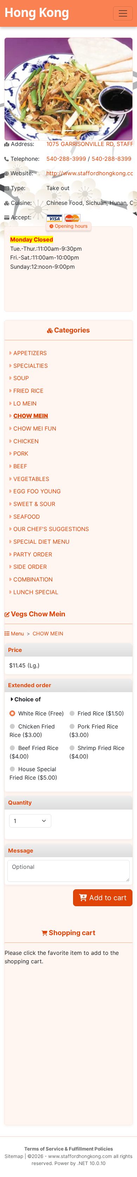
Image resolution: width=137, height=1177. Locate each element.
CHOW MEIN (30, 415)
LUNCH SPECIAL (35, 592)
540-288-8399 (111, 158)
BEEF (20, 466)
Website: (21, 173)
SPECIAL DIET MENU (41, 541)
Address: (21, 144)
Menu (16, 633)
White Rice (41, 713)
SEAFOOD (26, 516)
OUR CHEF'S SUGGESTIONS (51, 528)
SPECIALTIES (30, 365)
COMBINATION (33, 579)
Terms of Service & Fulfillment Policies (68, 1149)
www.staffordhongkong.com (80, 1156)
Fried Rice (101, 713)
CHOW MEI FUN (34, 428)
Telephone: (24, 158)
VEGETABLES (31, 478)
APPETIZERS (30, 352)
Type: (17, 188)
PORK (20, 453)
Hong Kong (36, 12)
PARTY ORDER (32, 554)
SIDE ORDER (30, 566)
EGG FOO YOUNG (37, 491)
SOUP (21, 378)
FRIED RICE (28, 390)
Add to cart (106, 898)
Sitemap (14, 1156)
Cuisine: (20, 203)
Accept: (20, 217)
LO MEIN (25, 403)
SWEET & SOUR (34, 503)
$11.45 (24, 665)
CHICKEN (26, 441)
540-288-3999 (66, 158)
